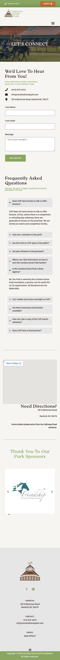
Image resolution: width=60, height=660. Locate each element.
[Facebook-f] (26, 589)
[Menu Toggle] (30, 649)
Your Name (10, 107)
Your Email (10, 121)
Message (9, 134)
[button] (53, 23)
